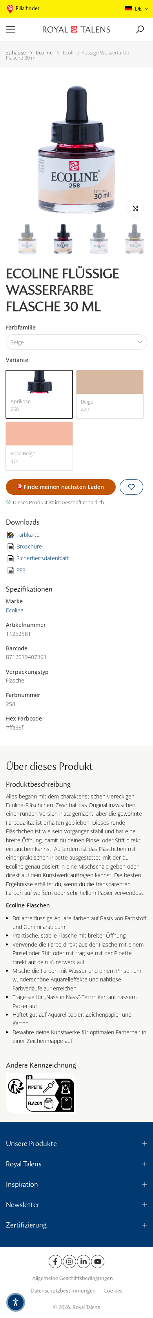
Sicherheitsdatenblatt (42, 558)
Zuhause (16, 52)
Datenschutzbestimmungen (63, 1290)
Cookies (113, 1290)
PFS (21, 570)
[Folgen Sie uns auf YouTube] (97, 1261)
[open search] (140, 29)
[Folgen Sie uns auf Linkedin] (83, 1261)
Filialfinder (28, 8)
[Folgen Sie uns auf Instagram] (69, 1261)
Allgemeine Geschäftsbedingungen (72, 1278)
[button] (137, 8)
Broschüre (29, 546)
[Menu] (21, 29)
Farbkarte (28, 534)
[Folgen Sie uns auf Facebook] (55, 1261)
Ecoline (44, 52)
